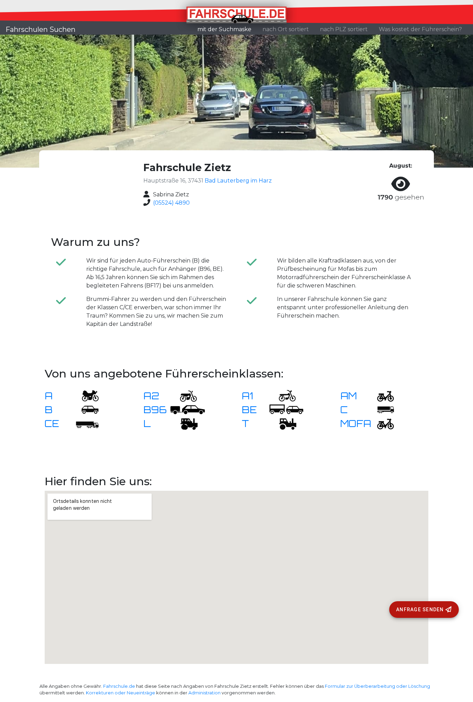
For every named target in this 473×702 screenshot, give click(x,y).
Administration (204, 692)
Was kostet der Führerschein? (420, 29)
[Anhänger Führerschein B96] (187, 409)
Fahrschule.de (119, 686)
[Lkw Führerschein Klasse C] (381, 409)
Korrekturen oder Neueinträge (120, 692)
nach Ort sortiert (285, 29)
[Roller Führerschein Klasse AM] (381, 395)
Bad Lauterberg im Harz (238, 180)
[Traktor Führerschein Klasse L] (184, 423)
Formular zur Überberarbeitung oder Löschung (377, 686)
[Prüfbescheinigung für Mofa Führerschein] (381, 423)
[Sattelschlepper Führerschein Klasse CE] (86, 423)
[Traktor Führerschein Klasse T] (283, 423)
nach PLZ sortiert (344, 29)
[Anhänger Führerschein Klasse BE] (286, 409)
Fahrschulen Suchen (40, 29)
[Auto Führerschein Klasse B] (86, 409)
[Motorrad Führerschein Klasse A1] (283, 395)
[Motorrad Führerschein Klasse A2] (184, 395)
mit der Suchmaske (227, 29)
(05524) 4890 (171, 202)
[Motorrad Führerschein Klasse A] (86, 395)
